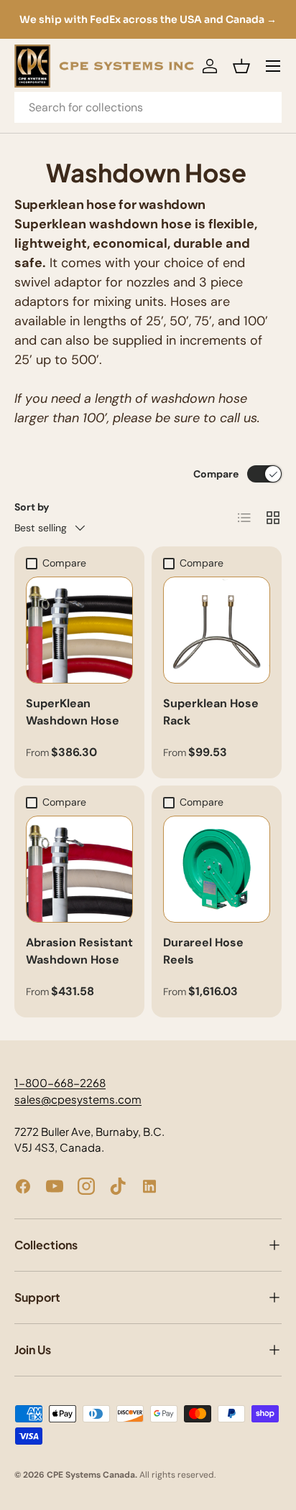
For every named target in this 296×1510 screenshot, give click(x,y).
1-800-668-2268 (60, 1082)
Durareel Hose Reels (203, 951)
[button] (241, 66)
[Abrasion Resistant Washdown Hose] (79, 869)
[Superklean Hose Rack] (216, 630)
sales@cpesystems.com (78, 1099)
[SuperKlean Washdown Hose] (79, 630)
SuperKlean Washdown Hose (72, 712)
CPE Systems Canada (91, 1475)
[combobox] (148, 107)
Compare (216, 473)
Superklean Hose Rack (211, 712)
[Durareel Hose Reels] (216, 869)
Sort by (32, 506)
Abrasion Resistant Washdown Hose (79, 951)
